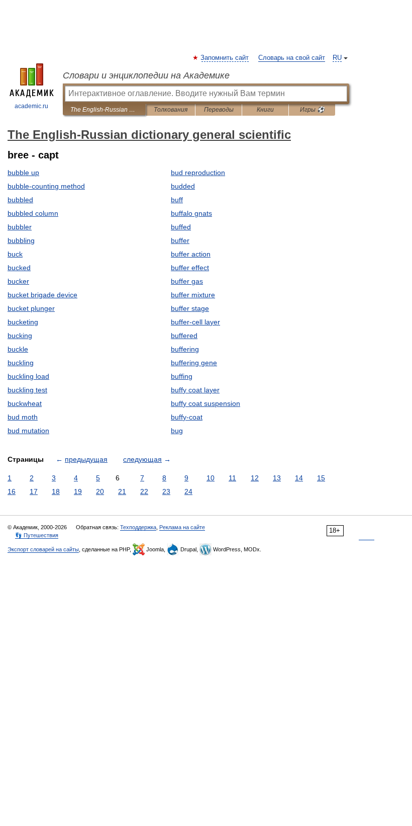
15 (321, 478)
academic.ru (31, 106)
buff (177, 200)
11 (232, 478)
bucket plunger (31, 308)
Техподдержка (138, 527)
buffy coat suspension (205, 403)
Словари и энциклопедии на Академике (146, 75)
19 (78, 491)
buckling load (28, 376)
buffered (184, 336)
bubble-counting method (46, 186)
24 (188, 491)
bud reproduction (198, 173)
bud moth (23, 417)
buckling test (27, 390)
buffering (185, 349)
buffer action (191, 254)
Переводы (219, 109)
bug (177, 431)
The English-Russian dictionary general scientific (104, 109)
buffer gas (187, 281)
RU (337, 57)
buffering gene (194, 363)
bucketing (23, 322)
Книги (265, 109)
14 (299, 478)
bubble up (23, 173)
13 (277, 478)
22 (144, 491)
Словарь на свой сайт (291, 57)
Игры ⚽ (312, 109)
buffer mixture (193, 295)
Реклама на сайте (182, 527)
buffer (180, 240)
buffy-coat (186, 417)
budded (183, 186)
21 (122, 491)
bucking (20, 336)
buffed (181, 227)
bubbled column (33, 213)
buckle (18, 349)
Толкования (170, 109)
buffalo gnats (191, 213)
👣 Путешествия (36, 535)
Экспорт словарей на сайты (43, 549)
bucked (19, 268)
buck (15, 254)
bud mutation (28, 431)
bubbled (20, 200)
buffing (181, 376)
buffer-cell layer (195, 322)
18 (56, 491)
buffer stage (190, 308)
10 (211, 478)
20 (100, 491)
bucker (18, 281)
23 (166, 491)
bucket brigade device (42, 295)
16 (12, 491)
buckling (21, 363)
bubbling (21, 240)
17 (34, 491)
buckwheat (25, 403)
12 (255, 478)
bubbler (20, 227)
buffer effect (190, 268)
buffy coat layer (195, 390)
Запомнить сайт (225, 57)
